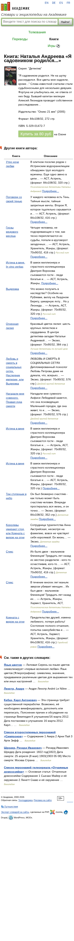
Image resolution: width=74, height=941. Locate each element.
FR (68, 3)
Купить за (36, 134)
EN (46, 3)
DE (54, 3)
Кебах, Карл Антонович (20, 700)
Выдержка (12, 288)
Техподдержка (25, 800)
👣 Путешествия (9, 806)
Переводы (20, 39)
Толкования (37, 32)
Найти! (65, 21)
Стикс (9, 551)
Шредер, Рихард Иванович (23, 747)
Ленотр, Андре (14, 688)
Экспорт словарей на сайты (15, 812)
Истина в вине (15, 428)
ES (61, 3)
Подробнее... (50, 191)
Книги (54, 39)
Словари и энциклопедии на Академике (34, 15)
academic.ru (15, 6)
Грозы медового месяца (12, 231)
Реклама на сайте (43, 800)
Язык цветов (13, 664)
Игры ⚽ (54, 46)
